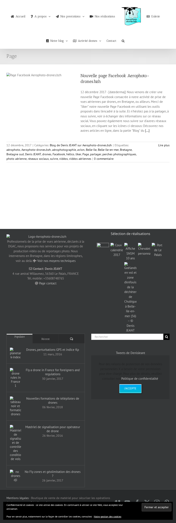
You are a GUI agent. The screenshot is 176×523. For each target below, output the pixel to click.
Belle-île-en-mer (108, 150)
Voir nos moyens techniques (56, 261)
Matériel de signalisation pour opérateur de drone (52, 429)
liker (78, 154)
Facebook (59, 154)
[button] (123, 40)
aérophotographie (64, 150)
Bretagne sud (15, 154)
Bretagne (126, 150)
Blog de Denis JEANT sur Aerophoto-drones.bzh (81, 145)
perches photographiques (119, 154)
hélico (70, 154)
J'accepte (130, 388)
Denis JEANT (33, 154)
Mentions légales (17, 498)
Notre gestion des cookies (107, 516)
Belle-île (91, 150)
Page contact (47, 283)
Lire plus (164, 145)
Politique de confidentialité (139, 379)
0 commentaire (104, 159)
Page (85, 154)
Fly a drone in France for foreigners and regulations (53, 372)
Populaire (19, 336)
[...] (147, 131)
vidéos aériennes (80, 159)
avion (81, 150)
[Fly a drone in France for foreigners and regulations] (15, 378)
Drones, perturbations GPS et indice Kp (52, 350)
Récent (45, 339)
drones (46, 154)
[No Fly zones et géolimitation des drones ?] (15, 476)
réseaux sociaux (38, 159)
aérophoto (13, 150)
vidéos (63, 159)
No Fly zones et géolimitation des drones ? (52, 474)
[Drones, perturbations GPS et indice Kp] (15, 353)
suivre (54, 159)
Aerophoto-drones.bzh (36, 150)
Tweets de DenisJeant (130, 353)
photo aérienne (16, 159)
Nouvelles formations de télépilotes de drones (52, 400)
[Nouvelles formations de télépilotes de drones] (15, 406)
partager (95, 154)
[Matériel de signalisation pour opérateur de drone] (15, 443)
